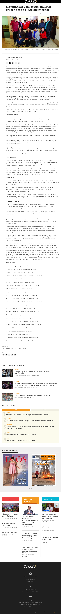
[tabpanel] (16, 470)
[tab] (29, 488)
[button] (30, 32)
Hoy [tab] (16, 409)
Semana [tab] (45, 409)
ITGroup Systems (53, 612)
